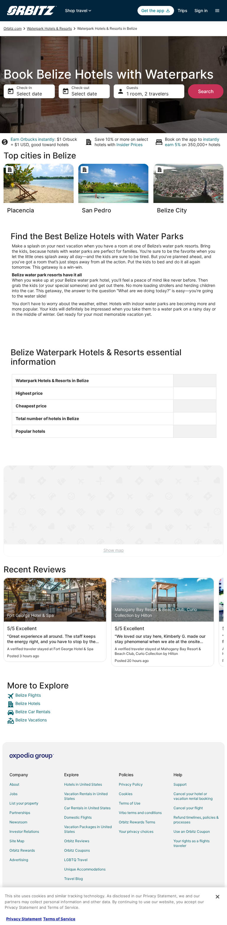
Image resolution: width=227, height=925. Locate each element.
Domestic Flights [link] (78, 817)
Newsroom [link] (18, 822)
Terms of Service (59, 918)
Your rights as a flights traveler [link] (192, 843)
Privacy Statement (24, 918)
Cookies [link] (125, 794)
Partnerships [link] (19, 812)
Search (206, 91)
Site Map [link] (16, 841)
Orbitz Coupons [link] (77, 850)
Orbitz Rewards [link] (22, 850)
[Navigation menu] (217, 11)
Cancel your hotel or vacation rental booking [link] (193, 796)
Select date (29, 94)
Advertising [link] (18, 860)
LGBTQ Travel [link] (75, 860)
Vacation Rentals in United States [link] (86, 796)
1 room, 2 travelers (147, 94)
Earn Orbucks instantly (32, 139)
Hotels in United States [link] (83, 784)
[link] (113, 696)
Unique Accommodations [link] (85, 869)
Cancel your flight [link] (188, 808)
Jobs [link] (13, 794)
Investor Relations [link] (24, 831)
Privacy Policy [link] (131, 784)
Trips (182, 10)
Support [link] (180, 784)
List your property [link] (23, 803)
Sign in (200, 10)
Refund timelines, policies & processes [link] (196, 819)
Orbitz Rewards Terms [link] (137, 822)
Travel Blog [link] (73, 878)
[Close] (217, 896)
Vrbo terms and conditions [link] (140, 812)
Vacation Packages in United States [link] (88, 829)
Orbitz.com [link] (13, 28)
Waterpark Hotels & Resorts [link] (49, 28)
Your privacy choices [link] (136, 831)
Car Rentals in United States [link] (87, 808)
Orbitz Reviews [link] (76, 841)
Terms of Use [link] (129, 803)
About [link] (14, 784)
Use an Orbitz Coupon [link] (192, 831)
